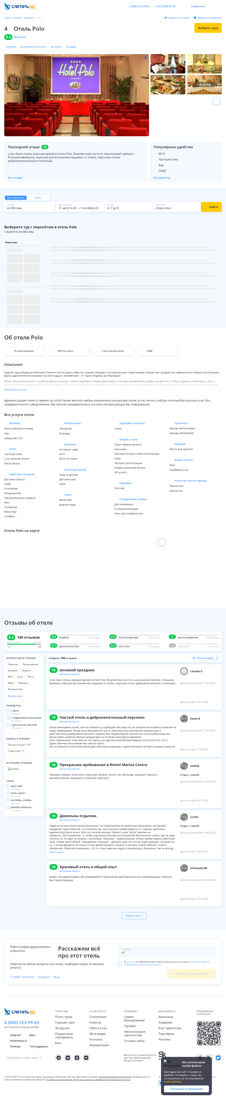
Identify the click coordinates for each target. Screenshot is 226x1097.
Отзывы (71, 46)
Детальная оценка (69, 674)
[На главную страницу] (21, 6)
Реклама (164, 1039)
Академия (165, 1022)
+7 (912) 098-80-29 (164, 6)
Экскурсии (62, 1028)
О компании (98, 1017)
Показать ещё (14, 695)
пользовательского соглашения (115, 1076)
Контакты (96, 1039)
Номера (11, 46)
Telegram (44, 977)
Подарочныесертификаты (64, 1035)
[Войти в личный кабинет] (219, 6)
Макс (56, 977)
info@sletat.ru (18, 1040)
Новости (95, 1022)
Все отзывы (15, 177)
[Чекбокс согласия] (120, 963)
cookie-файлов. (173, 1081)
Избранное (198, 6)
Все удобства (162, 177)
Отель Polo (29, 28)
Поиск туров (63, 1017)
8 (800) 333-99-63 (139, 6)
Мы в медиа (98, 1034)
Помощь (15, 1046)
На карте (56, 46)
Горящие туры (65, 1022)
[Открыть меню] (211, 6)
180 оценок (20, 37)
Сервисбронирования (134, 1018)
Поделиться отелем (179, 17)
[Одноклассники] (77, 1057)
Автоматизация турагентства (134, 1033)
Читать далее (56, 851)
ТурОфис (130, 1026)
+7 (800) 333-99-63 (22, 977)
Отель (38, 197)
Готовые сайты (134, 1041)
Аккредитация (99, 1045)
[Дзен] (86, 1057)
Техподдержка (39, 1046)
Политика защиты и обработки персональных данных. (101, 1079)
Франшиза (166, 1017)
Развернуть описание (15, 389)
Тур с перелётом (15, 197)
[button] (76, 95)
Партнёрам (166, 1034)
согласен (130, 961)
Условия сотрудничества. (59, 1079)
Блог (58, 1043)
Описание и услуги (33, 46)
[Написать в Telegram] (181, 6)
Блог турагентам (170, 1028)
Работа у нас (98, 1028)
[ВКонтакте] (67, 1057)
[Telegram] (58, 1057)
